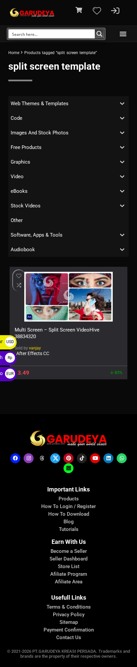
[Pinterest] (68, 458)
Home (13, 52)
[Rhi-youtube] (95, 458)
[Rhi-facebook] (15, 458)
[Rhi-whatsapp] (122, 458)
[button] (123, 34)
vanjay (35, 348)
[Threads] (42, 458)
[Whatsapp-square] (68, 468)
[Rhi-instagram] (29, 458)
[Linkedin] (108, 458)
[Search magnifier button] (99, 33)
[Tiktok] (82, 458)
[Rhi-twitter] (55, 458)
